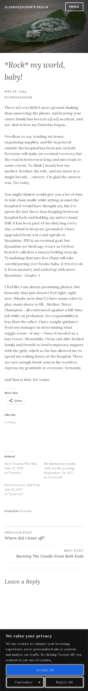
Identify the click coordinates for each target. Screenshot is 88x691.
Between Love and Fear (22, 485)
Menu (74, 6)
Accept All (45, 670)
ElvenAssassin (18, 97)
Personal (25, 511)
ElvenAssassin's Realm (26, 7)
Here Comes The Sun (21, 464)
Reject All (64, 682)
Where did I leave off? (25, 536)
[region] (44, 660)
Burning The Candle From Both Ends (50, 554)
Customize (23, 682)
